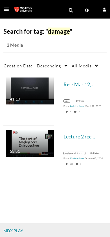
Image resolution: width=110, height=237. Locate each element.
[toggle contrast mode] (87, 10)
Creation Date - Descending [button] (32, 65)
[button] (7, 9)
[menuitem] (71, 10)
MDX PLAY (13, 230)
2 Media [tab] (15, 44)
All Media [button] (82, 65)
